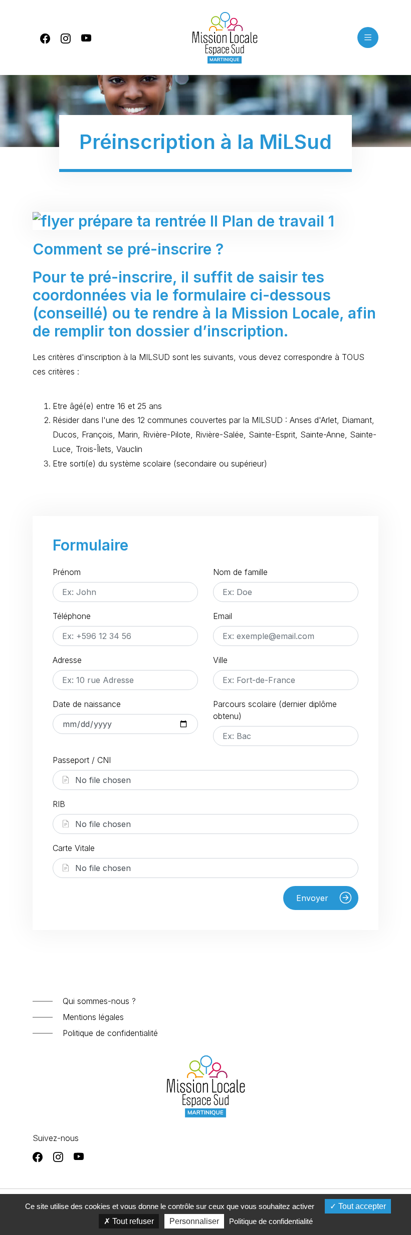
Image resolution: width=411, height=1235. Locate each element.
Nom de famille (240, 572)
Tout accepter (361, 1206)
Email (222, 616)
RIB (59, 804)
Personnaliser (194, 1221)
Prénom (67, 572)
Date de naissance (87, 704)
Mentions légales (93, 1017)
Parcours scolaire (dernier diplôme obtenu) (275, 710)
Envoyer (313, 898)
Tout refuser (132, 1221)
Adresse (67, 660)
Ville (220, 660)
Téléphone (72, 616)
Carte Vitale (74, 848)
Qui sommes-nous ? (99, 1001)
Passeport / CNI (82, 760)
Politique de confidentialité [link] (271, 1221)
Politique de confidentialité (110, 1033)
